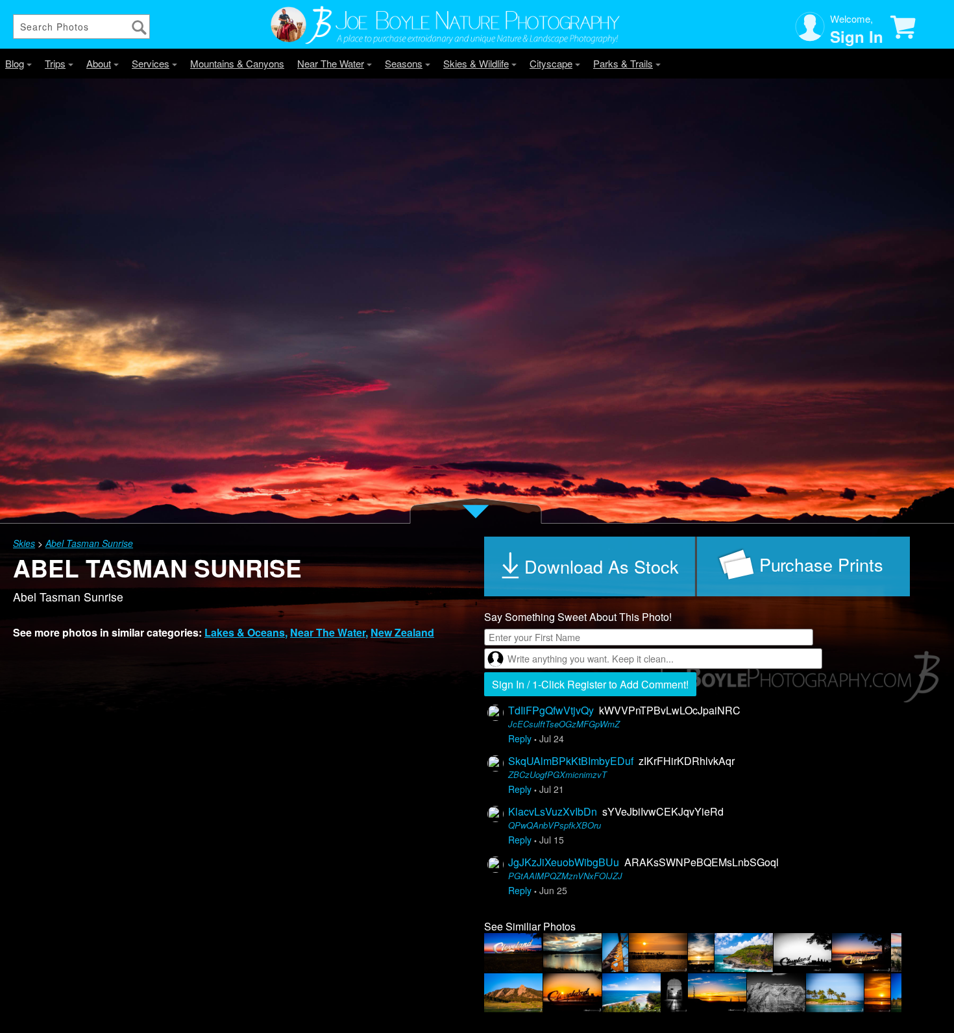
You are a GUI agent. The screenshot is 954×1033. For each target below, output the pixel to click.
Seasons (403, 63)
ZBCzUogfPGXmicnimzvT (557, 774)
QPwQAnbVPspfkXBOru (554, 825)
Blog (14, 63)
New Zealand (402, 632)
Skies (24, 543)
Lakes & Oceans (244, 632)
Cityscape (551, 63)
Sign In (856, 36)
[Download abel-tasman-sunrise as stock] (590, 566)
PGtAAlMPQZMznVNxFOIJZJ (565, 875)
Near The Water (330, 63)
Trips (55, 63)
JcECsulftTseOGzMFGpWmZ (564, 724)
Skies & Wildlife (476, 63)
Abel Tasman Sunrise (89, 543)
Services (150, 63)
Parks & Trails (623, 63)
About (98, 63)
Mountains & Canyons (237, 63)
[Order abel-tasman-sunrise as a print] (803, 566)
